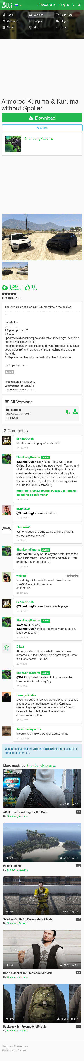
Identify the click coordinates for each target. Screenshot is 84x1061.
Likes (34, 289)
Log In (37, 749)
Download (44, 117)
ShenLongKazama (38, 138)
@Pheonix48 (24, 554)
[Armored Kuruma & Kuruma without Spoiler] (42, 237)
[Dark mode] (73, 5)
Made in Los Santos (14, 1050)
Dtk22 (20, 646)
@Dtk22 (21, 677)
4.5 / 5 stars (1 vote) (11, 298)
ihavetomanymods (28, 729)
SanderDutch (25, 439)
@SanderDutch (26, 461)
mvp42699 (23, 508)
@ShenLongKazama (29, 513)
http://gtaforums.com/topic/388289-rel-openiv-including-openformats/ (47, 493)
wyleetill (21, 576)
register (50, 749)
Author (45, 457)
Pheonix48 (23, 527)
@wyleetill (23, 625)
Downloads (15, 289)
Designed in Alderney (15, 1046)
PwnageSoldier (26, 695)
